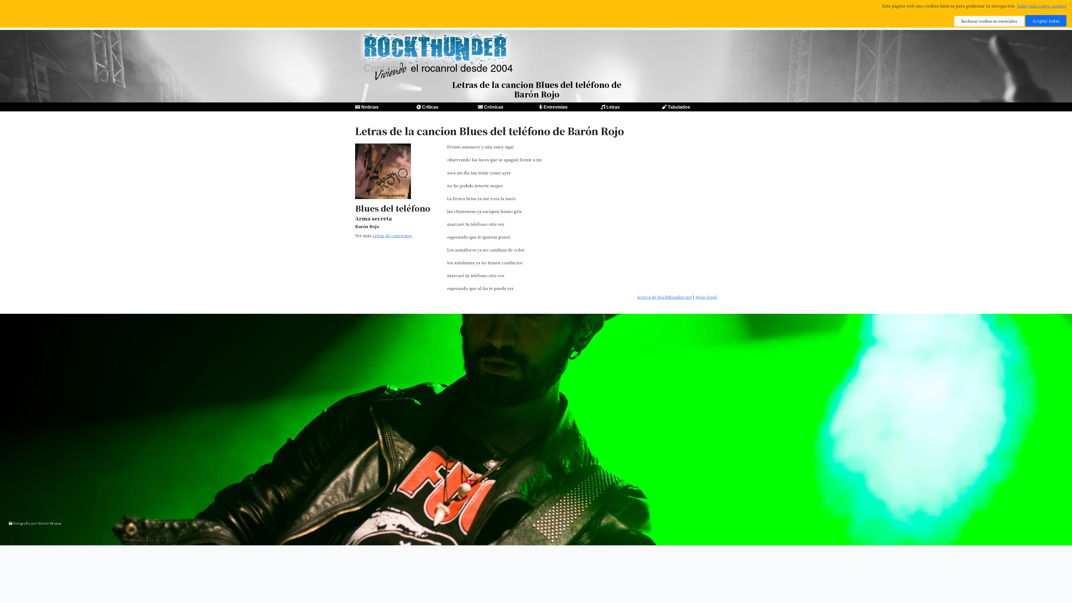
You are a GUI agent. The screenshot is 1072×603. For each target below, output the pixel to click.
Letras (613, 107)
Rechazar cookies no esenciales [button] (989, 21)
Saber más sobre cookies (1041, 6)
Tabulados (679, 107)
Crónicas (493, 107)
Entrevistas (556, 107)
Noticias (370, 107)
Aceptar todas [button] (1045, 21)
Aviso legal (706, 297)
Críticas (430, 107)
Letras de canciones (392, 235)
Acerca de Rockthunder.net (664, 297)
